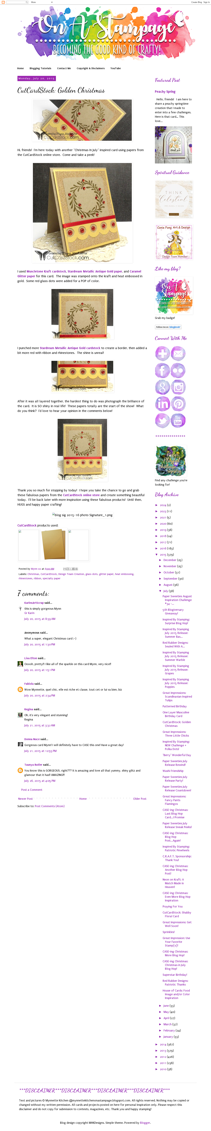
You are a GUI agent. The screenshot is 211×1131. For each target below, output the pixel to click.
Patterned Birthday (175, 706)
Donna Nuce (32, 739)
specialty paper (51, 578)
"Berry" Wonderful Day (177, 755)
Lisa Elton (30, 658)
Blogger (145, 1122)
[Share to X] (70, 568)
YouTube (116, 68)
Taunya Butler (33, 764)
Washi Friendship (173, 771)
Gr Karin (29, 613)
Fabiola (29, 683)
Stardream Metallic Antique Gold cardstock (70, 348)
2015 (163, 554)
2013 (163, 1050)
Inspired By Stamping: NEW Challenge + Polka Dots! (176, 745)
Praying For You (173, 906)
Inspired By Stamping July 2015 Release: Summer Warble (176, 656)
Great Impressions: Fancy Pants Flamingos (174, 800)
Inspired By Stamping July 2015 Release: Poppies (176, 683)
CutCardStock (26, 525)
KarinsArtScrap (34, 603)
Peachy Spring (165, 92)
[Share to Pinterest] (76, 568)
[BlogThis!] (67, 568)
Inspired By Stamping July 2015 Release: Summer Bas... (176, 633)
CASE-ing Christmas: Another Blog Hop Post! (175, 869)
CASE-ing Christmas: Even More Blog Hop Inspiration (176, 896)
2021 (163, 517)
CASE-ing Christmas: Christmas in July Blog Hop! (175, 965)
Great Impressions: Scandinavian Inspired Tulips (177, 696)
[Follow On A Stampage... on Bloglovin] (168, 328)
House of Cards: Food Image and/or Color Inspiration (176, 994)
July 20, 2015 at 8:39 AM (39, 619)
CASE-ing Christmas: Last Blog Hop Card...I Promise (175, 813)
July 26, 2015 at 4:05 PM (39, 781)
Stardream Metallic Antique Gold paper (95, 271)
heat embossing (124, 574)
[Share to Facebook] (73, 568)
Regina (28, 709)
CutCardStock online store (81, 495)
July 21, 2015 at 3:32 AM (39, 725)
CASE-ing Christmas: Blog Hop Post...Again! (175, 836)
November (170, 566)
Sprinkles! (169, 932)
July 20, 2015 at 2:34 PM (39, 695)
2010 (163, 1069)
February (170, 1030)
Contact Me (64, 68)
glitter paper (106, 574)
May (167, 1012)
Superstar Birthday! (175, 975)
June (167, 1005)
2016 (163, 548)
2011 (163, 1063)
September (171, 578)
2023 (163, 511)
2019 (163, 530)
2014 (163, 1044)
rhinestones (25, 578)
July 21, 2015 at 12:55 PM (40, 751)
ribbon (37, 578)
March (168, 1024)
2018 (163, 536)
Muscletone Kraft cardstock (46, 271)
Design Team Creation (71, 574)
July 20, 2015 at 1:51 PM (39, 670)
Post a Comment (31, 790)
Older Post (139, 798)
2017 (163, 542)
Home (20, 68)
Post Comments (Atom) (50, 806)
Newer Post (25, 798)
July (166, 591)
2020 (163, 523)
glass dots (92, 574)
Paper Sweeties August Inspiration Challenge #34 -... (177, 600)
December (170, 560)
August (168, 585)
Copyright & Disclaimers (91, 68)
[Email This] (64, 568)
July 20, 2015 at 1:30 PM (39, 644)
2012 (163, 1057)
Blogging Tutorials (40, 68)
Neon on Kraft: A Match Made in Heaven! (173, 883)
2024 (163, 505)
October (169, 572)
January (169, 1036)
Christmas (33, 574)
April (167, 1018)
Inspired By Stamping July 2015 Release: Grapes (176, 669)
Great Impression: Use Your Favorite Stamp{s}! (176, 941)
